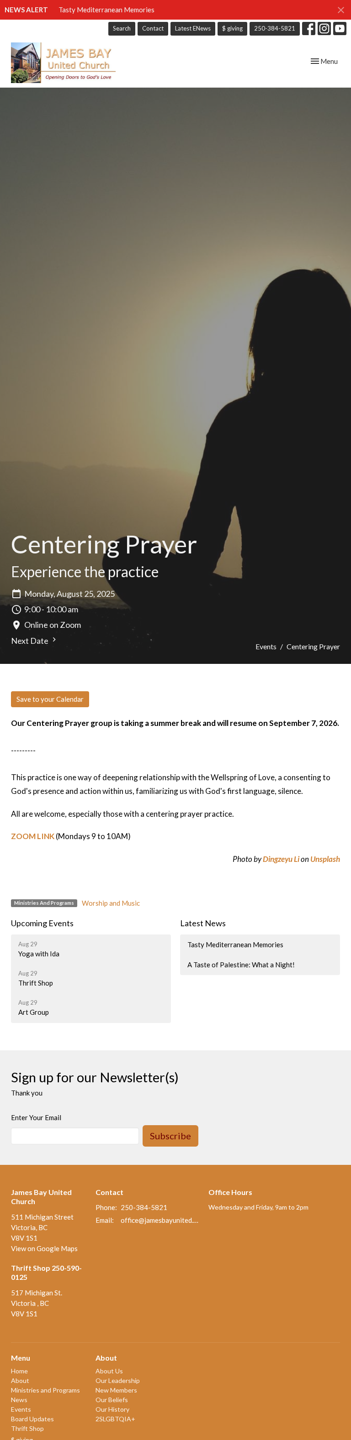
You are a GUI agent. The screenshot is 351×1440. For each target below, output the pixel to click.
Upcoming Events (42, 923)
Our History (112, 1409)
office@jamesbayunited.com (160, 1220)
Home (19, 1371)
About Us (109, 1371)
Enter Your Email (36, 1117)
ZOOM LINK (32, 836)
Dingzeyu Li (281, 859)
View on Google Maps (44, 1248)
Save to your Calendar (50, 699)
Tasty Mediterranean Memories (106, 9)
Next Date (30, 641)
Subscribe (170, 1135)
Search (122, 28)
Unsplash (325, 859)
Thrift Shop (27, 1428)
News (19, 1399)
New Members (116, 1390)
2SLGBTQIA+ (115, 1419)
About (20, 1380)
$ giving (232, 28)
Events (266, 646)
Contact (153, 28)
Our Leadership (118, 1380)
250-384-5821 (274, 28)
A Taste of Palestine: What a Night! (241, 964)
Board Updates (32, 1419)
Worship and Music (111, 903)
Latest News (203, 923)
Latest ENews (193, 28)
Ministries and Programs (45, 1390)
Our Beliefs (112, 1399)
